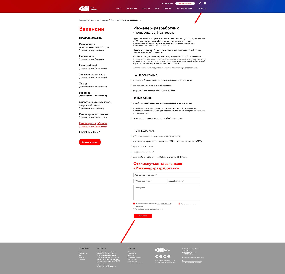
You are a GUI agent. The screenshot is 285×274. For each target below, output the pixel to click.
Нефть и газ (131, 252)
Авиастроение (132, 261)
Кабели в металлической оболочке (108, 259)
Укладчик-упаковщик (93, 76)
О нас (119, 8)
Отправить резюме (89, 142)
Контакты (201, 8)
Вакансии (114, 20)
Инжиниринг (89, 132)
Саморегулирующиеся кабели (106, 252)
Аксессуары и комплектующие (106, 267)
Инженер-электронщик (93, 115)
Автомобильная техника (135, 263)
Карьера (104, 20)
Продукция (132, 8)
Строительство (132, 254)
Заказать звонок (185, 3)
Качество (168, 8)
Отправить (142, 215)
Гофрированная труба (103, 265)
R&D (157, 8)
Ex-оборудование (102, 263)
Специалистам (184, 8)
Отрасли (146, 8)
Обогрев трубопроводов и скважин (108, 257)
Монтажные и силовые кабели (106, 254)
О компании (93, 20)
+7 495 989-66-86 (166, 3)
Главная (82, 20)
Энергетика (131, 255)
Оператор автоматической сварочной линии (95, 104)
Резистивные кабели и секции (106, 255)
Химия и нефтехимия (134, 257)
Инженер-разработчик (93, 124)
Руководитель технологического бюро (94, 47)
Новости (81, 252)
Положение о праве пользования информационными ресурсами (192, 261)
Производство (90, 38)
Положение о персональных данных (193, 257)
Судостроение (132, 259)
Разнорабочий (93, 66)
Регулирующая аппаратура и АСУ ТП (108, 261)
